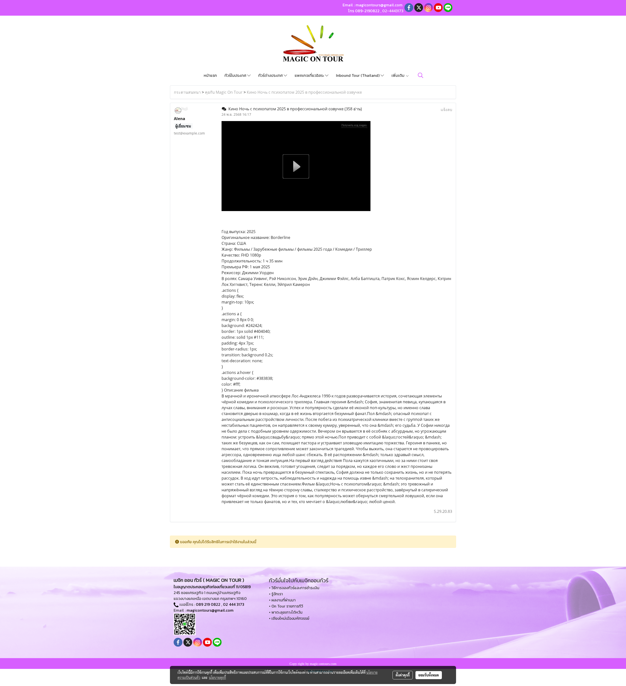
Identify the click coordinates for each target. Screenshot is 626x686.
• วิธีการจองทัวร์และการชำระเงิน (294, 588)
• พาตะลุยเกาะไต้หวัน (285, 612)
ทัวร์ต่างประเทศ (271, 75)
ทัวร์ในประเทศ (235, 75)
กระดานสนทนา (187, 92)
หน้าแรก (210, 75)
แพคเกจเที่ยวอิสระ (310, 75)
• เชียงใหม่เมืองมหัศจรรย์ (289, 618)
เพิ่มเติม (398, 75)
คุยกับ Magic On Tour (224, 92)
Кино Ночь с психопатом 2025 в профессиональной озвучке (304, 92)
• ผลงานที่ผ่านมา (282, 600)
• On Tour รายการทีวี (286, 606)
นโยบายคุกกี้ (217, 677)
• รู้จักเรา (276, 594)
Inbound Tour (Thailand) (358, 75)
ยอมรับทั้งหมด (428, 675)
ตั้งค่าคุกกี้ (403, 675)
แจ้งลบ (446, 109)
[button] (420, 75)
